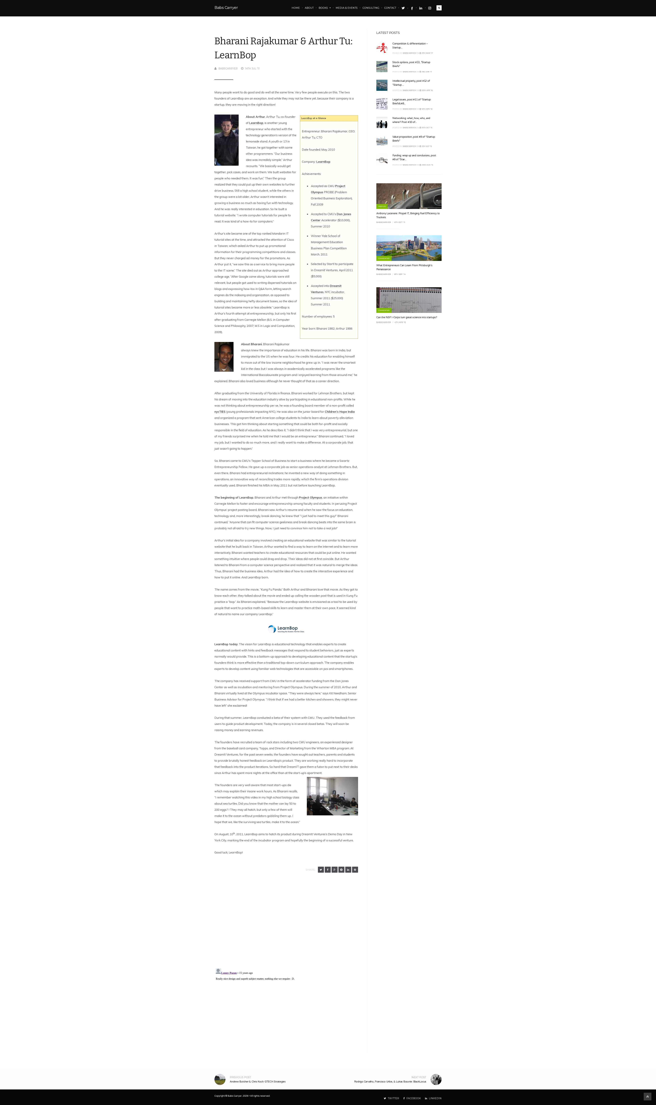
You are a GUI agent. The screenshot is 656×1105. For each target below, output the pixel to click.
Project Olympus (310, 497)
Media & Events (347, 7)
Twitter (393, 1098)
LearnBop (306, 118)
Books (323, 7)
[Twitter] (321, 870)
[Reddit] (341, 870)
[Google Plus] (335, 870)
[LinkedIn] (348, 870)
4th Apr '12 (400, 322)
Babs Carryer (226, 7)
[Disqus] (286, 921)
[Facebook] (328, 870)
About (309, 7)
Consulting (371, 7)
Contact (390, 7)
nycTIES (220, 411)
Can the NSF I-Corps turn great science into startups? (406, 317)
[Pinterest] (355, 870)
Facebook (413, 1098)
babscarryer (228, 68)
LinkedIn (435, 1098)
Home (296, 7)
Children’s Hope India (340, 411)
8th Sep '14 (400, 274)
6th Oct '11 (399, 222)
